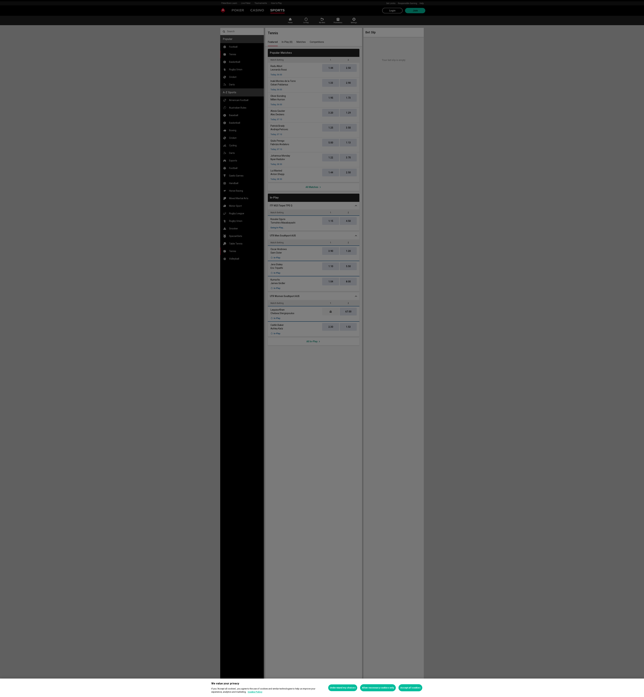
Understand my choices (343, 687)
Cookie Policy (255, 692)
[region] (322, 688)
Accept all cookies (410, 687)
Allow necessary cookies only (378, 687)
